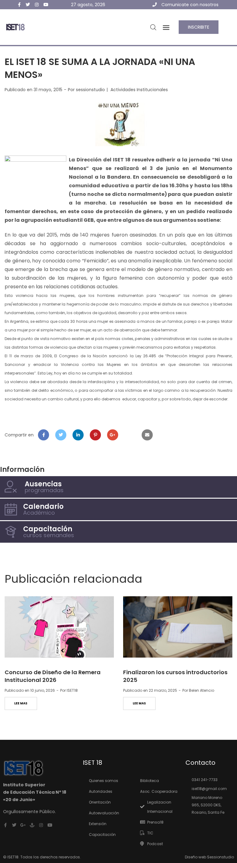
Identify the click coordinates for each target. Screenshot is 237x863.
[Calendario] (11, 509)
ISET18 (72, 690)
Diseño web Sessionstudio (209, 857)
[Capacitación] (11, 532)
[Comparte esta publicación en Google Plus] (112, 434)
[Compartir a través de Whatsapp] (129, 434)
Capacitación (47, 529)
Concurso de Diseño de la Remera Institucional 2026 (53, 676)
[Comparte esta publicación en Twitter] (60, 434)
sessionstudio (90, 90)
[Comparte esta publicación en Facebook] (43, 434)
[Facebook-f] (5, 825)
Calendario (43, 506)
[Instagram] (41, 825)
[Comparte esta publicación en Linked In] (78, 434)
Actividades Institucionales (139, 90)
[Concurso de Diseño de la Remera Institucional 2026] (59, 627)
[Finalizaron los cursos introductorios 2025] (177, 627)
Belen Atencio (201, 690)
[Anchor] (32, 825)
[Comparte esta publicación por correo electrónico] (147, 434)
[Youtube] (50, 825)
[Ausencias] (11, 487)
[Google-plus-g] (23, 825)
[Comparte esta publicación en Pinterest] (95, 434)
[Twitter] (14, 825)
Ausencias (43, 484)
